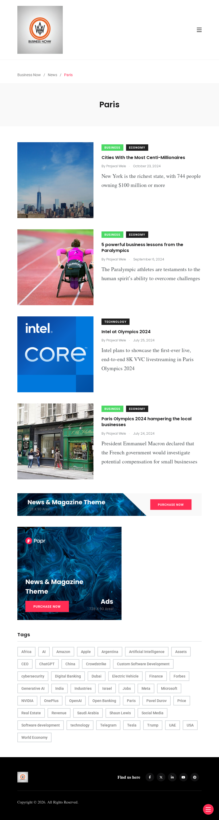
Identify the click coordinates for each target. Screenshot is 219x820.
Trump (152, 725)
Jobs (127, 688)
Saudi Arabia (88, 713)
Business (112, 147)
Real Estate (31, 713)
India (59, 688)
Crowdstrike (96, 664)
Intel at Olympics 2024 (126, 332)
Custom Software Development (143, 664)
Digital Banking (68, 676)
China (70, 664)
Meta (146, 688)
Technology (115, 322)
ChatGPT (47, 664)
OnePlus (51, 701)
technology (80, 725)
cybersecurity (32, 676)
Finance (156, 676)
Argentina (109, 652)
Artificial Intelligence (147, 652)
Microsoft (169, 688)
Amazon (63, 652)
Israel (107, 688)
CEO (25, 664)
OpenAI (75, 701)
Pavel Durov (156, 701)
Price (181, 701)
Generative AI (33, 688)
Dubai (96, 676)
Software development (40, 725)
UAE (172, 725)
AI (44, 652)
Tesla (131, 725)
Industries (83, 688)
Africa (26, 652)
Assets (181, 652)
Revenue (59, 713)
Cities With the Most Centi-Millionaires (143, 157)
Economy (137, 147)
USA (190, 725)
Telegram (108, 725)
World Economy (34, 737)
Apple (86, 652)
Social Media (152, 713)
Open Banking (104, 701)
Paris (131, 701)
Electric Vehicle (125, 676)
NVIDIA (27, 701)
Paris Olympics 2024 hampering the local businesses (146, 422)
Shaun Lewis (120, 713)
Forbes (179, 676)
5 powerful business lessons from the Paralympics (142, 248)
